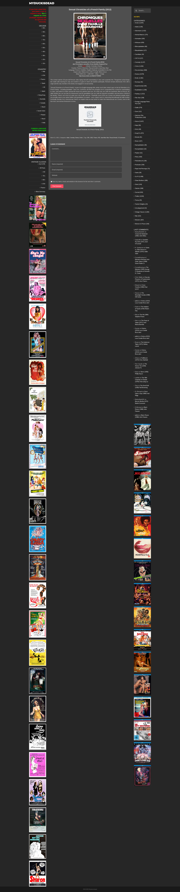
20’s (44, 59)
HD (99, 137)
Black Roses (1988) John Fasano (141, 409)
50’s (44, 47)
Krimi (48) (138, 129)
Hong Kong (41, 95)
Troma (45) (138, 200)
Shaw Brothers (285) (141, 180)
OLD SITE (42, 164)
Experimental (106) (141, 86)
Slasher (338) (139, 188)
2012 (91, 137)
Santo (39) (138, 172)
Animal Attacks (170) (141, 34)
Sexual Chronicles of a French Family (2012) (90, 129)
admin (137, 301)
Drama (77, 137)
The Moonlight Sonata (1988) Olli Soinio (142, 295)
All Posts (42, 168)
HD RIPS (137, 17)
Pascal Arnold (113, 137)
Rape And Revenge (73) (142, 168)
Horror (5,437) (139, 121)
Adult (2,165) (139, 26)
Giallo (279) (138, 107)
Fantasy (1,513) (140, 93)
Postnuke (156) (139, 164)
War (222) (138, 216)
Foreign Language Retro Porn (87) (142, 102)
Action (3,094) (139, 23)
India (43, 122)
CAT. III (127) (139, 58)
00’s (44, 28)
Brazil (43, 107)
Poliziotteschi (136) (141, 160)
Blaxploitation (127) (141, 50)
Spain (43, 83)
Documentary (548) (141, 70)
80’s (44, 36)
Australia (42, 99)
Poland (43, 115)
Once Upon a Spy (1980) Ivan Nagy (142, 393)
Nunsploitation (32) (140, 149)
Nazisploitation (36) (141, 145)
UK (44, 87)
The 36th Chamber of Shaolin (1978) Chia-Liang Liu (141, 379)
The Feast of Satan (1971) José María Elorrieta (142, 322)
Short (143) (138, 184)
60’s (44, 43)
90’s (44, 32)
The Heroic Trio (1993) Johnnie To (141, 366)
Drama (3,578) (139, 74)
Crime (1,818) (139, 66)
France (95, 137)
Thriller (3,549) (139, 196)
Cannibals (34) (139, 54)
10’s (44, 63)
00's (88, 137)
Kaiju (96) (138, 125)
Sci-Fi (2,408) (139, 176)
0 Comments (121, 137)
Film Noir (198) (139, 97)
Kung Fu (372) (139, 133)
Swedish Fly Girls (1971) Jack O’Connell (141, 241)
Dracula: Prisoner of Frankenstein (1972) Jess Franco (142, 279)
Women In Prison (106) (142, 224)
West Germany (40, 191)
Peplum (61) (138, 153)
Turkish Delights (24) (141, 204)
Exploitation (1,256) (141, 90)
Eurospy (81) (139, 82)
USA (43, 75)
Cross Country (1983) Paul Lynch (141, 287)
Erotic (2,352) (139, 78)
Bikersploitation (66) (141, 46)
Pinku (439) (138, 157)
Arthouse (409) (139, 42)
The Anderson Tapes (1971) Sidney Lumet (142, 344)
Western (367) (139, 220)
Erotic (81, 137)
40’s (44, 51)
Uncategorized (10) (141, 208)
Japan (43, 91)
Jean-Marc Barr (105, 137)
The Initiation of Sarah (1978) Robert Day (142, 308)
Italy (44, 71)
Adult (68, 137)
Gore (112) (138, 111)
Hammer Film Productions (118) (140, 116)
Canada (42, 103)
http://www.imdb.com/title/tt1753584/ (90, 76)
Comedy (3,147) (140, 62)
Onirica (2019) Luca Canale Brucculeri (141, 330)
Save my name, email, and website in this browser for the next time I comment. (76, 181)
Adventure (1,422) (140, 30)
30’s (44, 55)
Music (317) (138, 141)
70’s (44, 40)
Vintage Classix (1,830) (142, 212)
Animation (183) (140, 38)
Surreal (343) (139, 192)
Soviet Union (41, 111)
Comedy (72, 137)
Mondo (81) (138, 137)
